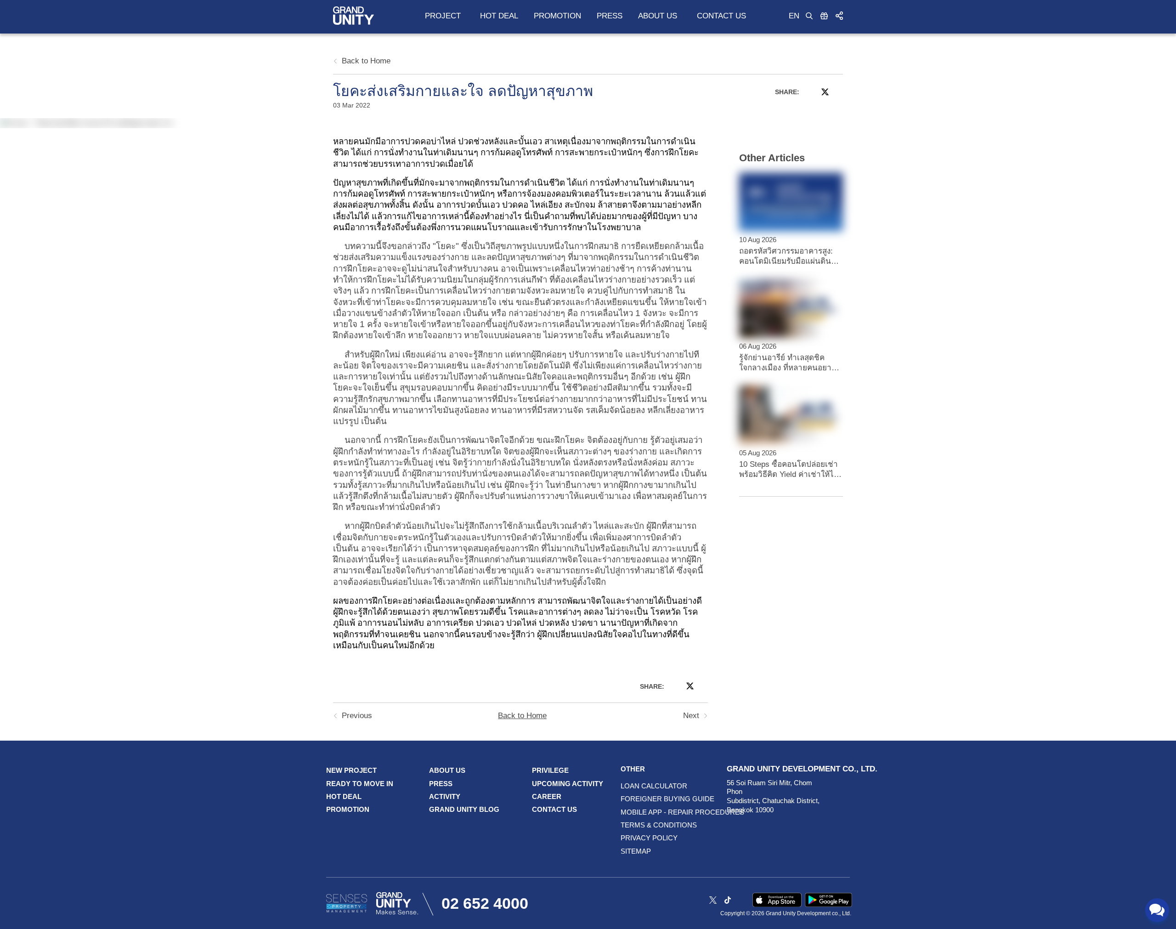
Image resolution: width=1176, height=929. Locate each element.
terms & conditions (642, 825)
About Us (447, 770)
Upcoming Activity (567, 783)
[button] (839, 15)
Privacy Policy (642, 838)
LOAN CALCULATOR (642, 786)
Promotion (557, 15)
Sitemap (636, 851)
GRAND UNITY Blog (464, 809)
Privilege (550, 770)
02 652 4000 (484, 903)
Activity (444, 796)
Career (546, 796)
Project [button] (443, 15)
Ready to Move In (359, 783)
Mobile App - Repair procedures (642, 812)
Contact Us (721, 15)
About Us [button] (657, 15)
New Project (351, 770)
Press (609, 15)
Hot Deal (499, 15)
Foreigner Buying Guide (642, 799)
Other (633, 769)
